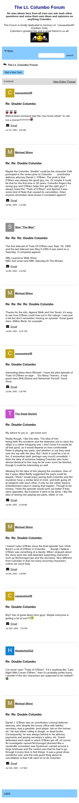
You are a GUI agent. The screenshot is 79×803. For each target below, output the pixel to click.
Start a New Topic (13, 72)
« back (7, 793)
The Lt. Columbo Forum (22, 64)
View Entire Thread (64, 81)
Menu (10, 51)
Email (14, 125)
